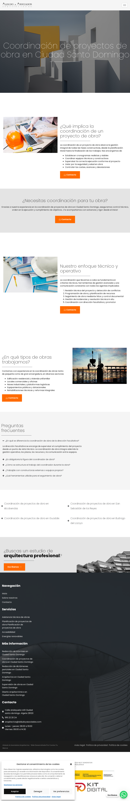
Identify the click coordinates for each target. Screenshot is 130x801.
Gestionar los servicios (13, 785)
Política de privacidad (41, 797)
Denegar (38, 791)
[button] (71, 764)
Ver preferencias (61, 791)
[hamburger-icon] (124, 5)
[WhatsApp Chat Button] (123, 794)
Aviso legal (56, 797)
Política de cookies (23, 797)
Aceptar (15, 791)
